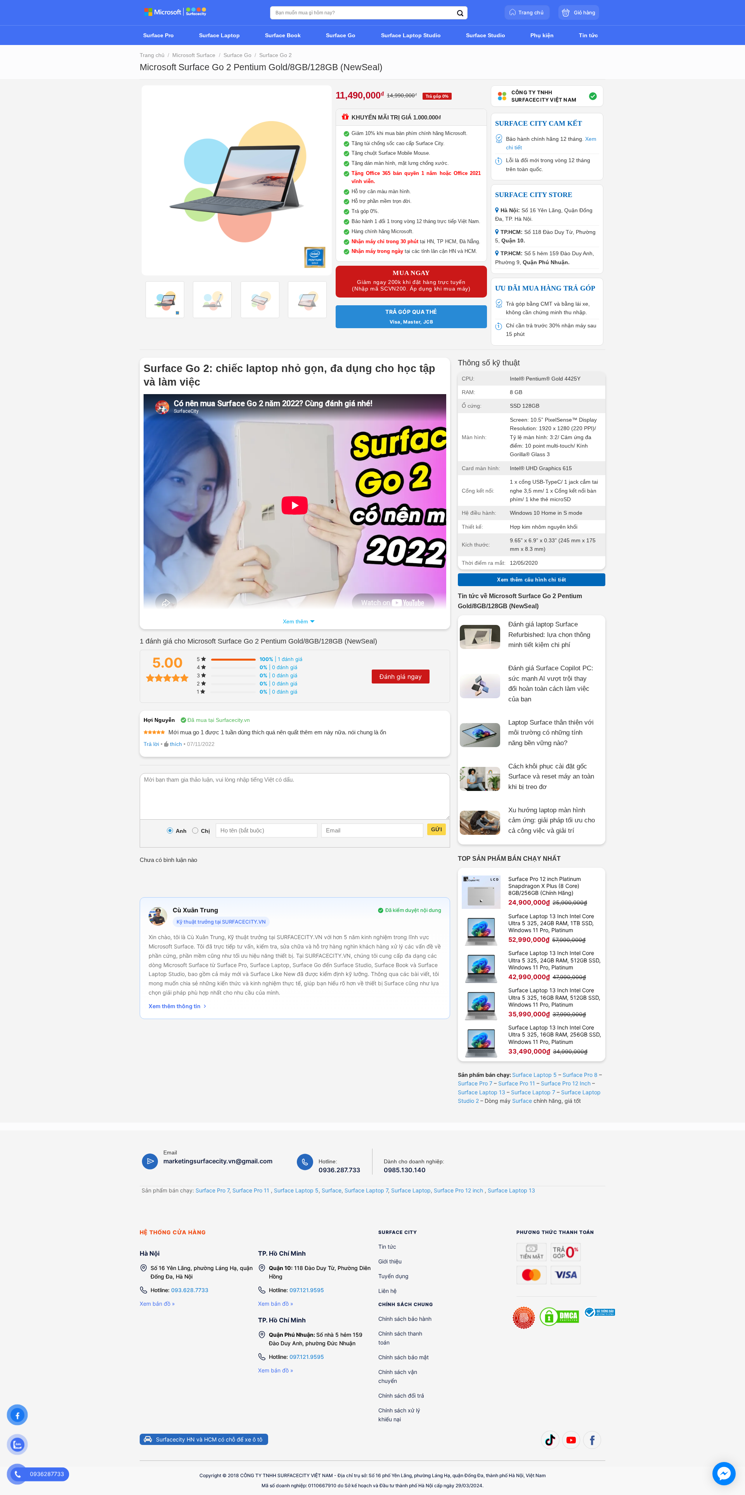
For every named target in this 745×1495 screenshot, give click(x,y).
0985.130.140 (405, 1170)
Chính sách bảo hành (404, 1318)
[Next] (318, 180)
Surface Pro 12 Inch (566, 1083)
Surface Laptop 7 (533, 1092)
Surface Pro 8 (580, 1074)
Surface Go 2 (275, 55)
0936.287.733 (339, 1170)
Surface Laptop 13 (481, 1092)
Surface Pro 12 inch (458, 1190)
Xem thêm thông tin (175, 1006)
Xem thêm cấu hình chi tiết (531, 580)
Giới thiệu (390, 1261)
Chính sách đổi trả (401, 1395)
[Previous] (155, 180)
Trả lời (151, 744)
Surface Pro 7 (475, 1083)
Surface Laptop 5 (534, 1074)
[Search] (460, 13)
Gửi (436, 829)
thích (176, 744)
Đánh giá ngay (400, 676)
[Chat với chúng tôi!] (724, 1473)
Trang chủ (152, 55)
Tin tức (387, 1246)
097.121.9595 (306, 1290)
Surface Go (237, 55)
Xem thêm (295, 621)
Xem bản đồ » (157, 1303)
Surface (522, 1100)
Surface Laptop (411, 1190)
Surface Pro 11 (516, 1083)
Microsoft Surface (193, 55)
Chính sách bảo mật (403, 1357)
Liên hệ (387, 1290)
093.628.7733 (189, 1290)
